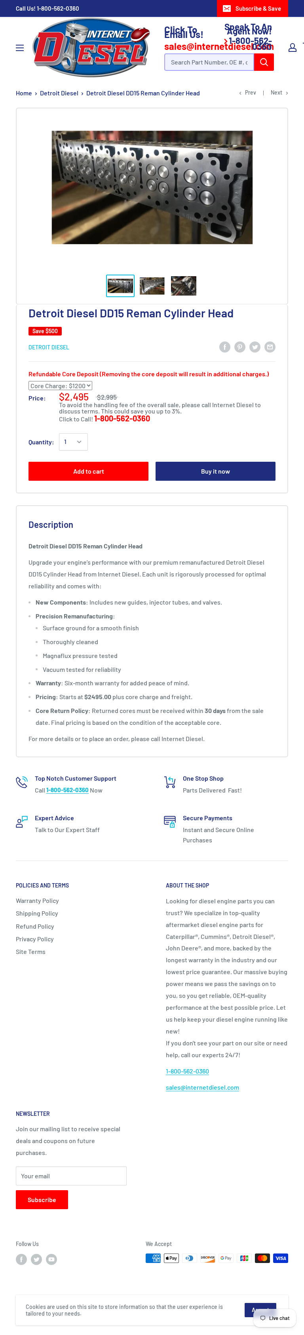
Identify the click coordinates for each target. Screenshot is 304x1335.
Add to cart (88, 471)
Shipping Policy (37, 913)
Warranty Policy (37, 900)
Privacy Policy (35, 938)
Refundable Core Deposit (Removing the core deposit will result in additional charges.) (148, 373)
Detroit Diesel (59, 93)
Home (24, 93)
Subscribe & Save (258, 8)
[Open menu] (20, 48)
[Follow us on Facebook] (21, 1259)
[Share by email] (270, 346)
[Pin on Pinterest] (239, 346)
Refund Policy (35, 926)
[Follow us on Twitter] (36, 1259)
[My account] (292, 47)
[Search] (264, 62)
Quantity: (41, 442)
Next (276, 92)
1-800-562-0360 (58, 8)
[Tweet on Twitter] (254, 346)
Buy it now (215, 471)
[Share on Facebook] (224, 346)
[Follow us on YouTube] (51, 1259)
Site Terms (31, 951)
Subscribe (42, 1199)
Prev (250, 92)
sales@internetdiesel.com (202, 1087)
